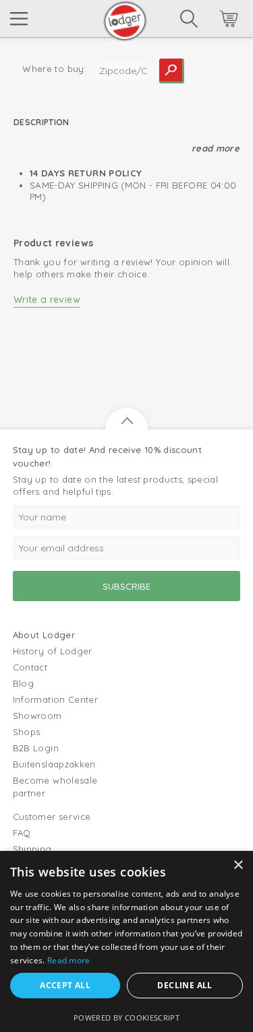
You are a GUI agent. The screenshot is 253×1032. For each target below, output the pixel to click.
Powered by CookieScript (126, 1017)
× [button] (238, 865)
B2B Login (36, 748)
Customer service (52, 816)
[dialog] (126, 941)
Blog (23, 683)
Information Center (55, 699)
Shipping (32, 849)
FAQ (22, 832)
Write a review (46, 300)
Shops (26, 731)
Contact (30, 667)
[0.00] (210, 20)
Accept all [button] (65, 985)
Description (41, 122)
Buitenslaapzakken (54, 764)
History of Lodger (52, 651)
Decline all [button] (184, 985)
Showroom (37, 715)
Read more (216, 148)
